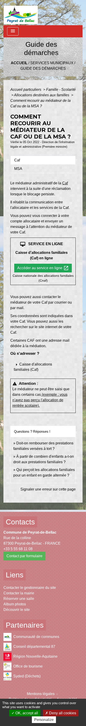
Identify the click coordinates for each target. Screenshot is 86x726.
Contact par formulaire (24, 556)
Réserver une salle (18, 599)
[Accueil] (21, 13)
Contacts (20, 522)
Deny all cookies (62, 713)
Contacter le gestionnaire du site (29, 588)
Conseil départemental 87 (34, 646)
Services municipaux (51, 63)
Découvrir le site (16, 610)
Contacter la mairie (18, 593)
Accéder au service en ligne (43, 268)
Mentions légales (41, 694)
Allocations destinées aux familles (42, 95)
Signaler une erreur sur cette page (48, 489)
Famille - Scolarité (61, 89)
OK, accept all (26, 713)
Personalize (44, 720)
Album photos (14, 604)
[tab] (43, 160)
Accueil (19, 63)
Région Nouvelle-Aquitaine (35, 656)
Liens (14, 575)
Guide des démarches (43, 68)
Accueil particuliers (26, 89)
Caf (65, 183)
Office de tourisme (28, 666)
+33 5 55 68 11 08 (18, 549)
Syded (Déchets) (27, 676)
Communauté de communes (36, 637)
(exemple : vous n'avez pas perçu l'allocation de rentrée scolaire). (39, 400)
